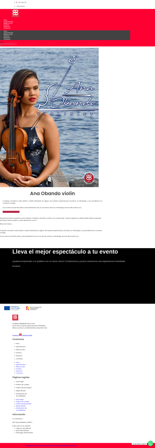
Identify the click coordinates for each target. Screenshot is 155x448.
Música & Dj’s (8, 23)
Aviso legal (19, 382)
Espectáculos (8, 22)
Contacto (7, 28)
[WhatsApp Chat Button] (150, 443)
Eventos (6, 25)
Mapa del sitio (21, 391)
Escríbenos (16, 266)
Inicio (5, 20)
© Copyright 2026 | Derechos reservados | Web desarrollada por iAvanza (51, 445)
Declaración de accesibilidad (21, 395)
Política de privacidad (23, 388)
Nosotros (7, 26)
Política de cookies (22, 385)
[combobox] (8, 44)
